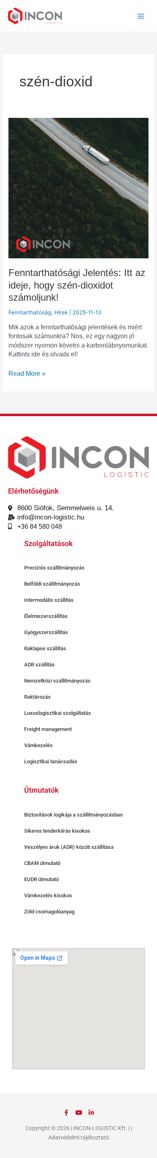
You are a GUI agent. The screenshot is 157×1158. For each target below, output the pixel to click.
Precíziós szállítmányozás (54, 568)
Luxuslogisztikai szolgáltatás (57, 713)
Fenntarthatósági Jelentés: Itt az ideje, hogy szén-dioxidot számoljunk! (76, 285)
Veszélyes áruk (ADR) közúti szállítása (69, 847)
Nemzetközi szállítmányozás (57, 681)
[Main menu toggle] (141, 16)
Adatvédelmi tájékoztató (78, 1137)
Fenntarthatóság (29, 312)
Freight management (48, 729)
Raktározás (37, 697)
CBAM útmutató (42, 863)
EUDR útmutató (41, 879)
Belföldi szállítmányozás (52, 584)
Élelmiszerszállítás (46, 616)
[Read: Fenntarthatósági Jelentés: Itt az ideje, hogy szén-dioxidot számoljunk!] (78, 187)
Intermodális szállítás (49, 600)
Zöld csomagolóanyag (49, 912)
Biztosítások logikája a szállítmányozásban (73, 815)
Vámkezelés (38, 745)
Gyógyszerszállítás (46, 632)
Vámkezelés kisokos (48, 895)
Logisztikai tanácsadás (50, 761)
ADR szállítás (39, 665)
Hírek (61, 312)
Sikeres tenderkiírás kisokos (57, 831)
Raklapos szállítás (45, 648)
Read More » (26, 373)
